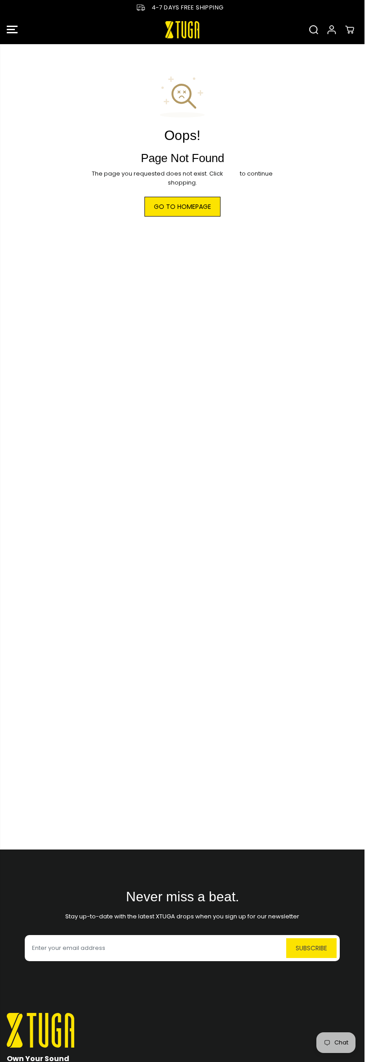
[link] (182, 1030)
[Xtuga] (182, 30)
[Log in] (332, 30)
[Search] (314, 30)
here (231, 173)
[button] (12, 30)
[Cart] (350, 30)
